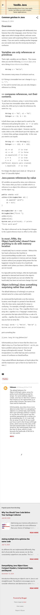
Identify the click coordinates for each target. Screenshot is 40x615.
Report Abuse (20, 610)
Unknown (13, 387)
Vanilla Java (20, 5)
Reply (12, 436)
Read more (34, 533)
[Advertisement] (20, 485)
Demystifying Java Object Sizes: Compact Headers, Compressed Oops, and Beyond (17, 568)
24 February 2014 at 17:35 (24, 387)
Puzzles (5, 379)
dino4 (24, 602)
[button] (37, 17)
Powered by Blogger (20, 598)
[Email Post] (3, 375)
